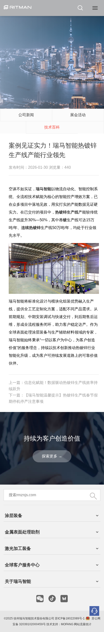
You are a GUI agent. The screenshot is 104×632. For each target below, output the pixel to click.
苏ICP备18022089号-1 (70, 618)
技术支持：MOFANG (60, 624)
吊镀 (63, 220)
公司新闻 (26, 115)
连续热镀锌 (31, 228)
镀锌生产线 (68, 212)
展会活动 (78, 115)
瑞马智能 (43, 189)
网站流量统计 (82, 624)
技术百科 (52, 127)
